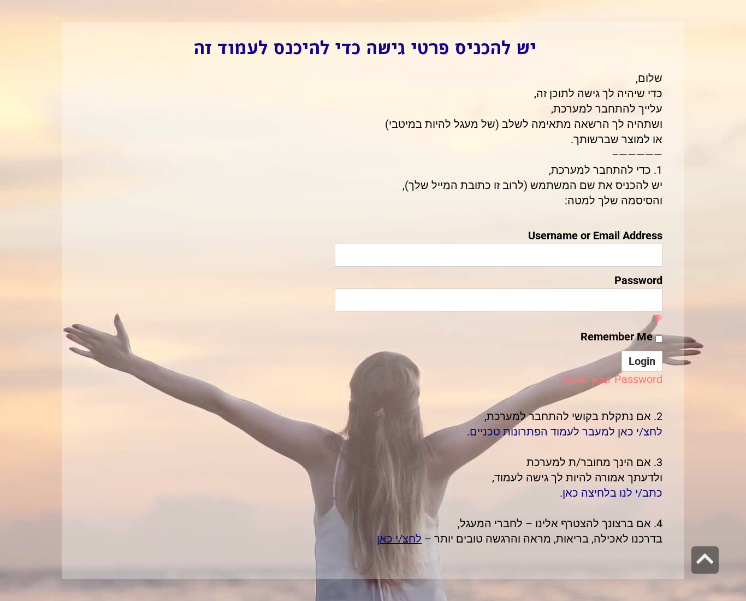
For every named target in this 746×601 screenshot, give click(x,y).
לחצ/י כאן (399, 538)
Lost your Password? (612, 379)
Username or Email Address (595, 235)
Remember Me (618, 336)
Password (638, 280)
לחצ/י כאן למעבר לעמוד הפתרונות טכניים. (564, 431)
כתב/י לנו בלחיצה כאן (612, 492)
